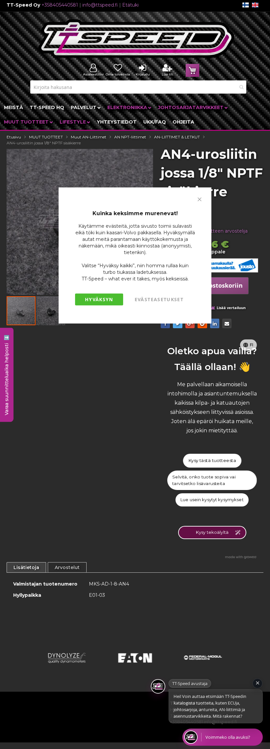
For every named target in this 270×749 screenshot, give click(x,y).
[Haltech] (203, 666)
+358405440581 (59, 5)
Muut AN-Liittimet (88, 136)
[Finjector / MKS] (67, 666)
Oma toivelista (118, 74)
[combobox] (138, 87)
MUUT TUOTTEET (46, 136)
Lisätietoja (26, 567)
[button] (50, 311)
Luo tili (167, 74)
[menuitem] (13, 107)
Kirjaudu (143, 74)
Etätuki (130, 5)
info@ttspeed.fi (100, 5)
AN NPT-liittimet (130, 136)
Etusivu (14, 136)
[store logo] (136, 38)
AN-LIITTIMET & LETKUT (177, 136)
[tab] (26, 567)
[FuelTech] (135, 666)
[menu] (135, 114)
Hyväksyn (99, 299)
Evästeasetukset (159, 299)
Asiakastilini (93, 74)
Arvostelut (67, 567)
